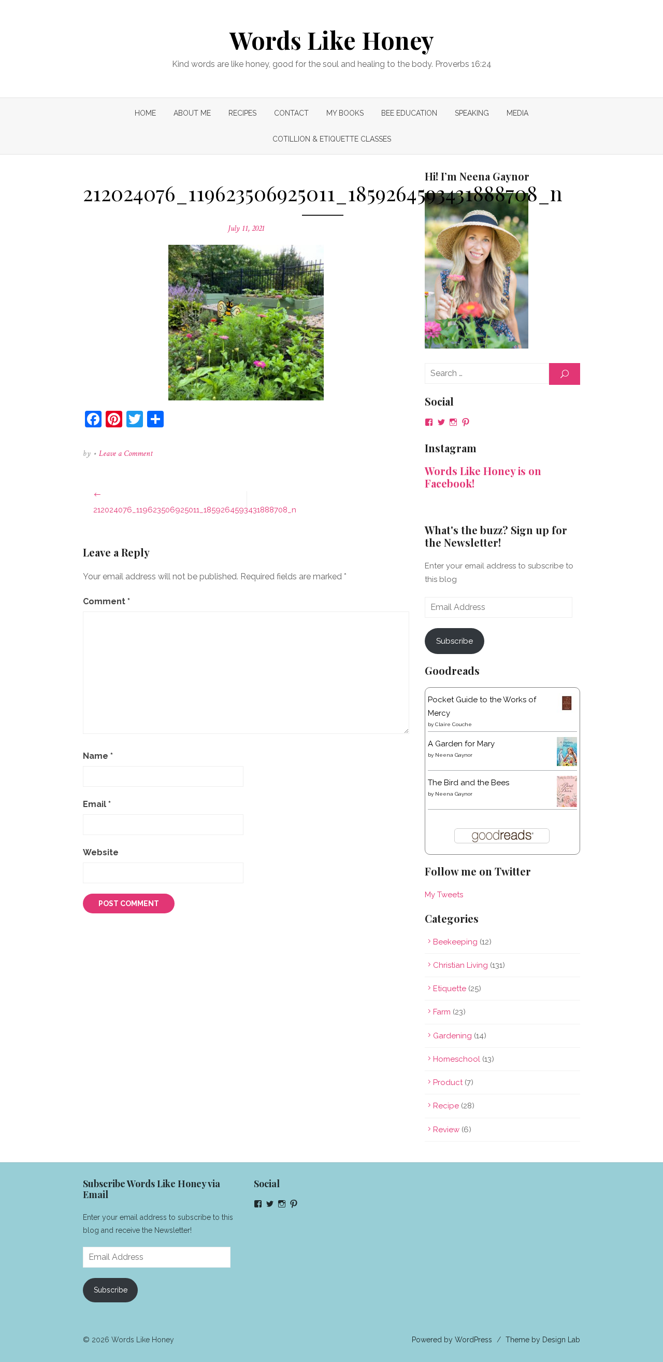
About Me (192, 113)
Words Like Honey (331, 40)
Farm (442, 1012)
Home (145, 113)
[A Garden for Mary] (567, 763)
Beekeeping (455, 942)
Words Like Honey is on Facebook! (483, 477)
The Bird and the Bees (468, 782)
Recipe (446, 1105)
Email (97, 804)
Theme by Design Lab (543, 1340)
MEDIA (517, 113)
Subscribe (454, 641)
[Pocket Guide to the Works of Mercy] (567, 710)
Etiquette (449, 988)
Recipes (242, 113)
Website (101, 852)
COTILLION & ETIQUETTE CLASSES (331, 139)
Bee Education (409, 113)
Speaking (472, 113)
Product (448, 1082)
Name (98, 756)
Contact (291, 113)
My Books (345, 113)
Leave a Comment (126, 453)
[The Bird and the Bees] (567, 804)
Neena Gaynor (453, 755)
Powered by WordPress (452, 1340)
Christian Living (460, 965)
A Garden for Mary (461, 743)
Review (446, 1129)
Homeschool (456, 1059)
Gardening (452, 1035)
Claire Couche (453, 724)
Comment (106, 601)
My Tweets (444, 894)
